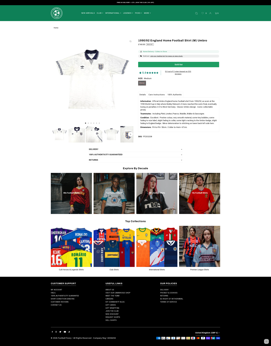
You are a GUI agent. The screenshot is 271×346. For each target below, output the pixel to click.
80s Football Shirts (71, 193)
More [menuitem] (146, 13)
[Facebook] (52, 332)
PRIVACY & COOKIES (168, 293)
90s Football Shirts (114, 193)
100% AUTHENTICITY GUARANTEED (106, 154)
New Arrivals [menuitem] (88, 13)
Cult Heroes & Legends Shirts (71, 269)
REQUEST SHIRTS (113, 317)
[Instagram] (56, 332)
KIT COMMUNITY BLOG (115, 302)
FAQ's (53, 293)
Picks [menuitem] (137, 13)
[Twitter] (60, 332)
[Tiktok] (69, 332)
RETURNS (93, 160)
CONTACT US (56, 305)
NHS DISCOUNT (112, 314)
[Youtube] (65, 332)
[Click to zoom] (130, 41)
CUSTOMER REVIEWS (60, 302)
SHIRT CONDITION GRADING (63, 299)
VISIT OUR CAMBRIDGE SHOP (118, 293)
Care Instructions (157, 94)
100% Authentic (174, 94)
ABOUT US (110, 290)
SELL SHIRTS (111, 320)
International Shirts (157, 269)
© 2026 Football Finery (61, 338)
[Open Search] (196, 13)
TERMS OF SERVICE (168, 302)
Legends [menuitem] (127, 13)
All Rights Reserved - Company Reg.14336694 (94, 338)
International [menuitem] (112, 13)
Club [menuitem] (99, 13)
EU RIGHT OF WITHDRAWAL (171, 299)
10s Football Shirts (200, 193)
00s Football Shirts (157, 193)
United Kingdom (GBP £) (206, 333)
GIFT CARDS (111, 305)
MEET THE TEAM (113, 296)
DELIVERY (93, 149)
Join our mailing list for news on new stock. (166, 56)
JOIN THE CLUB (112, 311)
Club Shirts (114, 269)
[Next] (130, 134)
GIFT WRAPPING (112, 308)
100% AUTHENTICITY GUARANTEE (65, 296)
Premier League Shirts (199, 269)
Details (143, 94)
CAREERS (109, 299)
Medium (142, 83)
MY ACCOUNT (56, 290)
